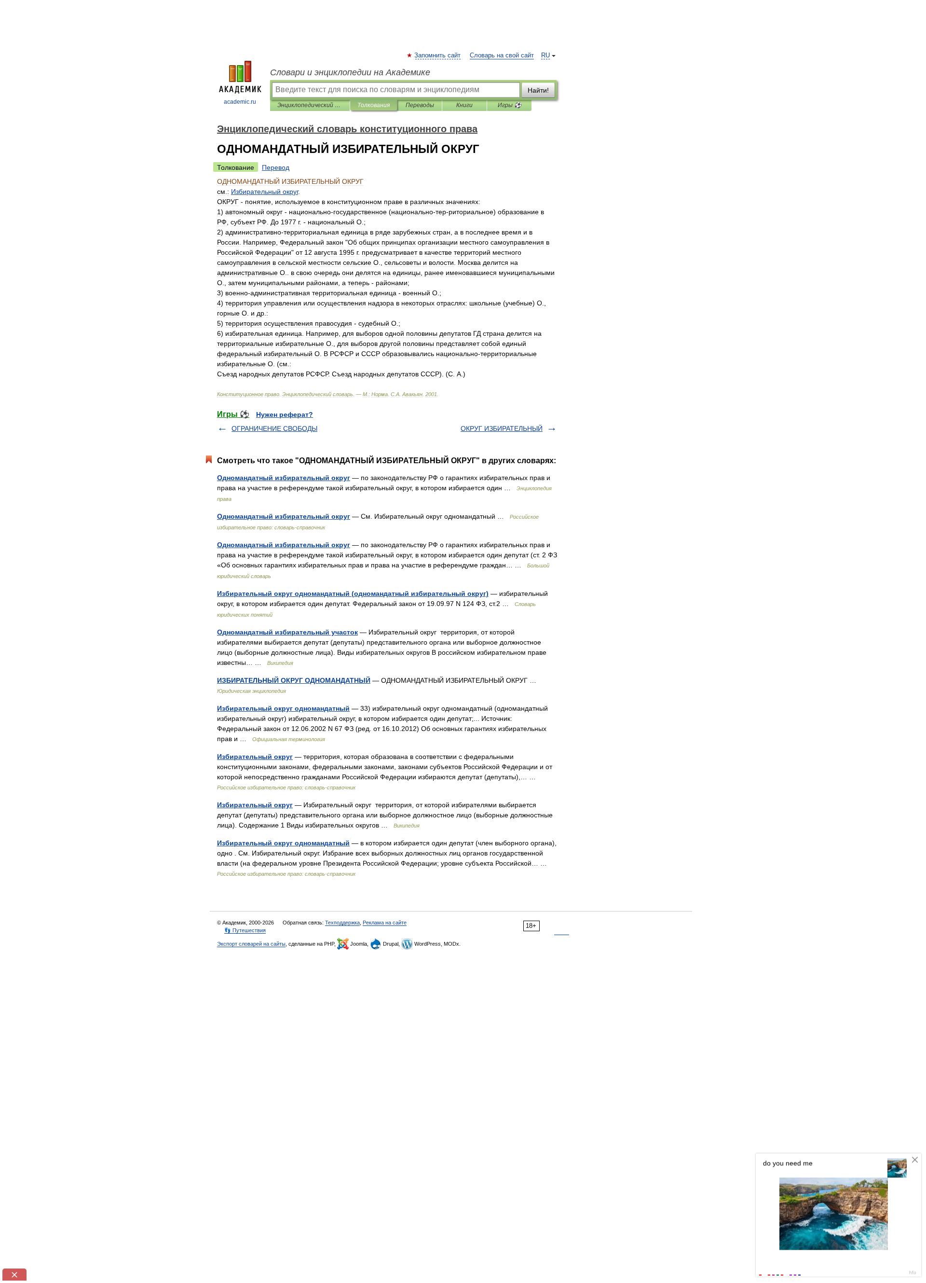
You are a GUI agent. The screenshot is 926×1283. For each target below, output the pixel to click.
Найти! (538, 90)
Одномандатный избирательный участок (287, 632)
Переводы (420, 105)
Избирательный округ (255, 756)
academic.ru (240, 101)
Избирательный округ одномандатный (283, 708)
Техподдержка (342, 922)
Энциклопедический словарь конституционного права (309, 105)
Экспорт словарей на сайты (251, 944)
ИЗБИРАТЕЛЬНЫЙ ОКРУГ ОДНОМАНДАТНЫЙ (293, 680)
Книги (464, 105)
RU (545, 55)
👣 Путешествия (245, 930)
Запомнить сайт (438, 55)
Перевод (275, 167)
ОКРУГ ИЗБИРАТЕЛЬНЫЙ (502, 428)
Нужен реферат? (284, 414)
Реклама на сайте (385, 922)
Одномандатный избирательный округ (283, 478)
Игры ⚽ (509, 105)
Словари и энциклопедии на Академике (350, 72)
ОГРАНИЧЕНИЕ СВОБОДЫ (274, 428)
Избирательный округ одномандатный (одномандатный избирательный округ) (353, 593)
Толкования (373, 105)
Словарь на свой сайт (502, 55)
